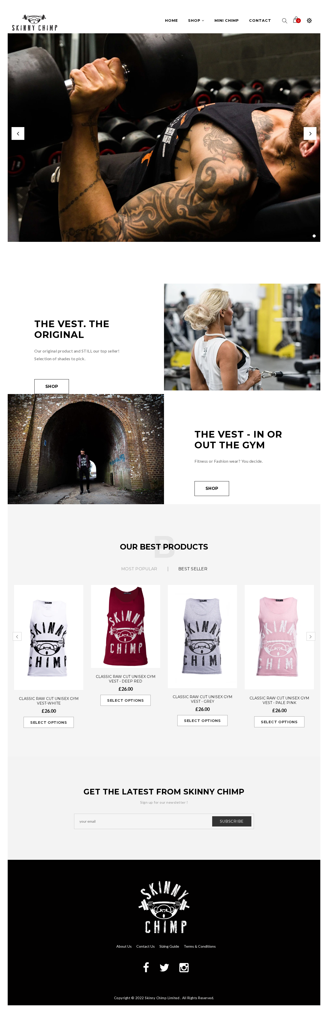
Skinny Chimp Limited (162, 998)
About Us (124, 946)
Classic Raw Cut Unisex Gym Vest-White (49, 701)
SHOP (212, 488)
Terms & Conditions (200, 946)
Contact (260, 20)
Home (171, 20)
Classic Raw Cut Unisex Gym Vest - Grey (202, 699)
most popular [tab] (139, 568)
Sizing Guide (169, 946)
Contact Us (145, 946)
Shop (195, 20)
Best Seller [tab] (192, 568)
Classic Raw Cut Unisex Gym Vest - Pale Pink (279, 700)
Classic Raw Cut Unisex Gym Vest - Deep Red (126, 679)
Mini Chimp (226, 20)
